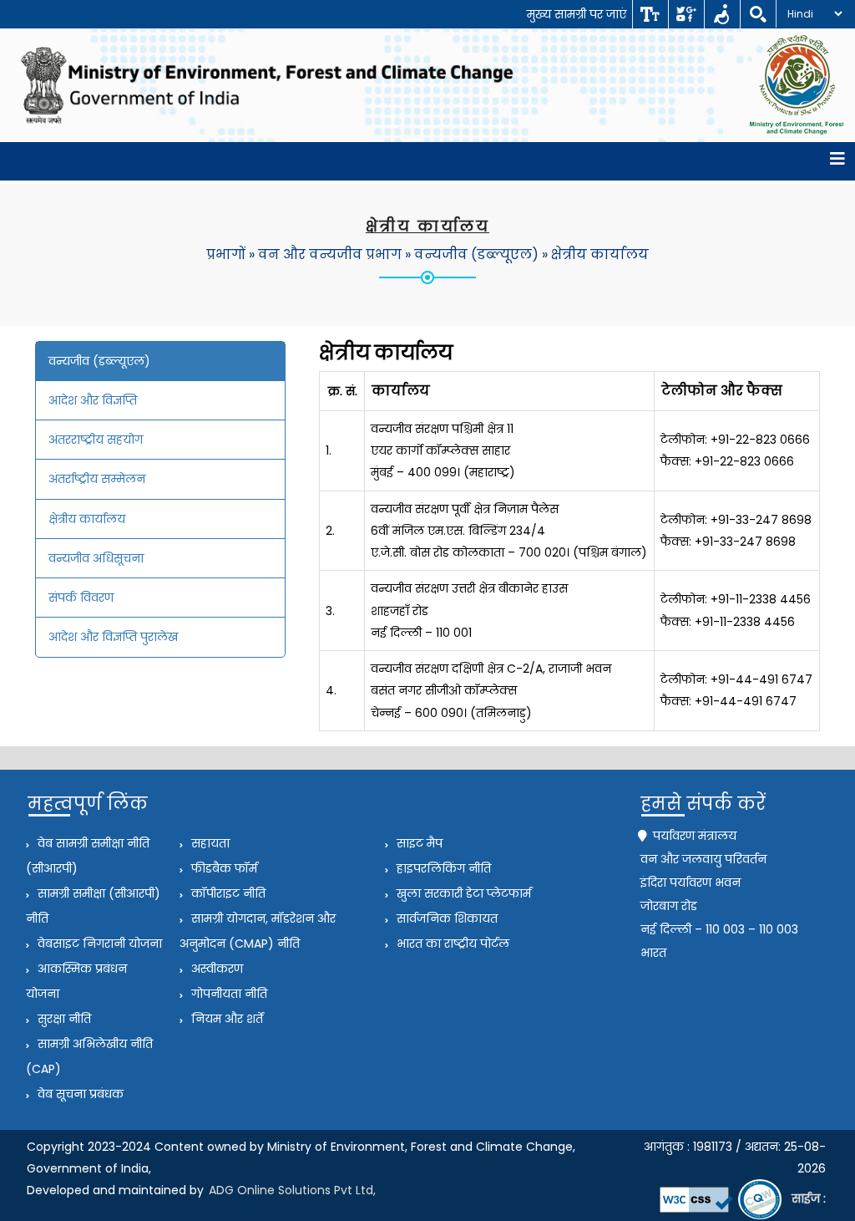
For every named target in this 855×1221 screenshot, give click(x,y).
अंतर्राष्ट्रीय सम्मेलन (96, 479)
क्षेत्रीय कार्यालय (600, 254)
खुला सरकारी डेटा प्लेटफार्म (462, 893)
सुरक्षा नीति (62, 1018)
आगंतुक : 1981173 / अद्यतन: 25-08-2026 (735, 1157)
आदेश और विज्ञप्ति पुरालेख (113, 636)
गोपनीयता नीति (227, 993)
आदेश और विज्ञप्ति (92, 400)
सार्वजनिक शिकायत (445, 918)
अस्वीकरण (215, 968)
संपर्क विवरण (81, 597)
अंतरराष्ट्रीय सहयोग (95, 439)
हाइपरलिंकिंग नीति (442, 868)
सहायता (209, 843)
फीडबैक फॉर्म (222, 868)
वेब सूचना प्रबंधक (79, 1094)
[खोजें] (758, 14)
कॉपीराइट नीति (227, 893)
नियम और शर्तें (225, 1018)
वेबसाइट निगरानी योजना (98, 943)
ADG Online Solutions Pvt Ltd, (292, 1190)
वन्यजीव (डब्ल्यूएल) (476, 254)
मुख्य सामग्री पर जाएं (576, 14)
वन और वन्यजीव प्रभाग (330, 254)
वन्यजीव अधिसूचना (96, 558)
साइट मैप (418, 843)
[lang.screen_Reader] (722, 14)
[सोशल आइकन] (686, 14)
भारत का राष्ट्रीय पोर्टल (451, 943)
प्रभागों (225, 254)
